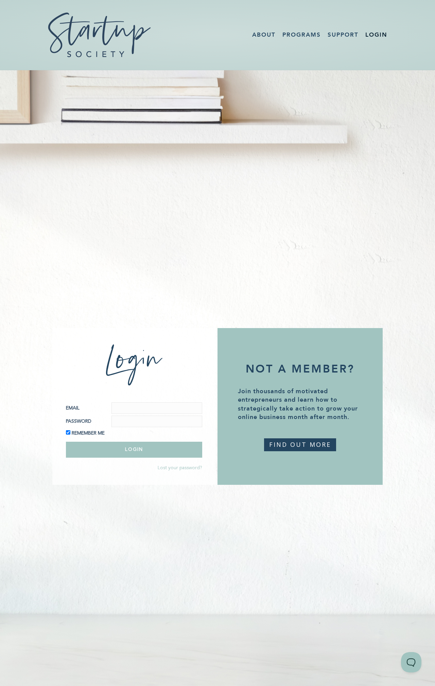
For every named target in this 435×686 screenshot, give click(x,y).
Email (73, 408)
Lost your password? (180, 467)
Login (376, 35)
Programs (301, 35)
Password (78, 421)
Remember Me (88, 433)
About (264, 35)
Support (343, 35)
